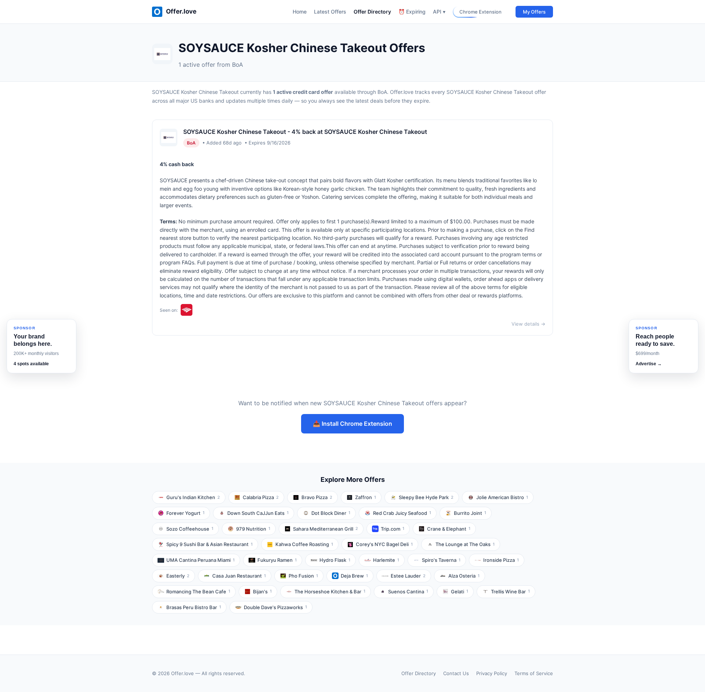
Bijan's (262, 591)
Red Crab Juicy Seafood (402, 513)
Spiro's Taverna (441, 560)
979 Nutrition (253, 529)
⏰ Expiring (412, 11)
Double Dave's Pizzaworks (275, 607)
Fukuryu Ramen (277, 560)
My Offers (534, 12)
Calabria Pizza (261, 497)
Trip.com (392, 529)
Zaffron (365, 497)
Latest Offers (330, 11)
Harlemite (386, 560)
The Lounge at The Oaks (465, 544)
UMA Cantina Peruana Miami (200, 560)
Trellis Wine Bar (510, 591)
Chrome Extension (480, 12)
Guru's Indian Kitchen (193, 497)
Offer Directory (372, 11)
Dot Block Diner (330, 513)
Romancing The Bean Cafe (198, 591)
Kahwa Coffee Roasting (304, 544)
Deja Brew (354, 576)
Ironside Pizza (501, 560)
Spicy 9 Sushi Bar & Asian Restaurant (209, 544)
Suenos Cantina (408, 591)
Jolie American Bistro (502, 497)
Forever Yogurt (185, 513)
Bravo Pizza (316, 497)
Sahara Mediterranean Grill (325, 529)
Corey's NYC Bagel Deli (384, 544)
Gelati (459, 591)
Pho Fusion (303, 576)
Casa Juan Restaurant (239, 576)
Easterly (177, 576)
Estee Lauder (408, 576)
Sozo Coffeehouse (189, 529)
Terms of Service (533, 673)
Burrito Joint (470, 513)
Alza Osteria (464, 576)
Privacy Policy (491, 673)
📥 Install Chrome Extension (352, 423)
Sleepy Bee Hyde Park (426, 497)
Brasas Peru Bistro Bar (193, 607)
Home (300, 11)
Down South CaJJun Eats (258, 513)
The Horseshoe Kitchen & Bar (329, 591)
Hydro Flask (334, 560)
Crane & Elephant (448, 529)
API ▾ (439, 11)
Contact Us (456, 673)
